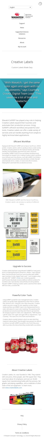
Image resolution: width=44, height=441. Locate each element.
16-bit (18, 278)
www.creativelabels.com (13, 388)
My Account (22, 47)
